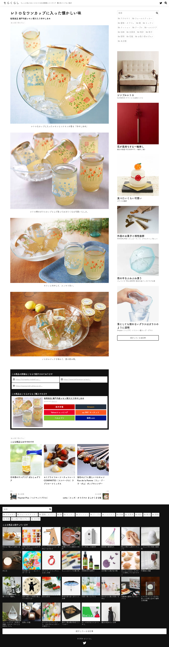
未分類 (123, 41)
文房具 (132, 32)
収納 (122, 32)
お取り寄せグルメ (19, 22)
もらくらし (11, 2)
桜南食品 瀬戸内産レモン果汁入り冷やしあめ (64, 398)
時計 (142, 32)
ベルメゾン (59, 418)
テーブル (138, 27)
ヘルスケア (152, 27)
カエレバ (54, 401)
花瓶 (131, 36)
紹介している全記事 (138, 338)
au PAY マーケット (90, 412)
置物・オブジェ (127, 23)
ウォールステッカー (143, 18)
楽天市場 (59, 407)
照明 (122, 36)
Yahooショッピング (59, 412)
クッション (125, 27)
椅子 (150, 32)
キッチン (149, 23)
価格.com (91, 418)
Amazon (90, 407)
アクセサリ (125, 18)
